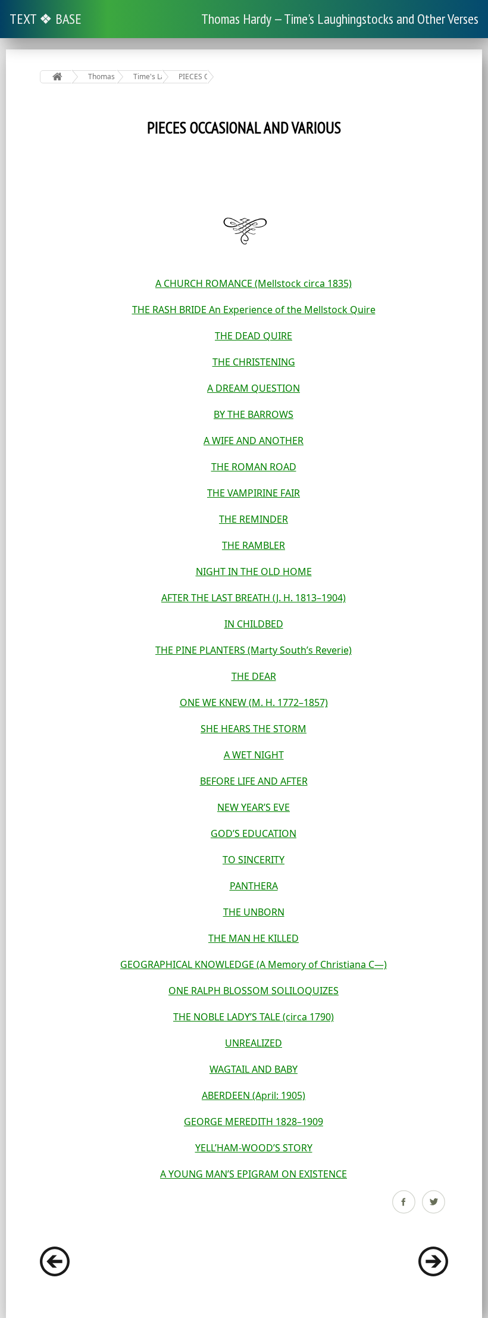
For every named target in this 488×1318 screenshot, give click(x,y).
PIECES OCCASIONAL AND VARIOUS (193, 76)
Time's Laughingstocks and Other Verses (147, 76)
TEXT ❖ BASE (46, 19)
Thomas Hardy (102, 76)
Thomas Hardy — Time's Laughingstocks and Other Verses (339, 19)
